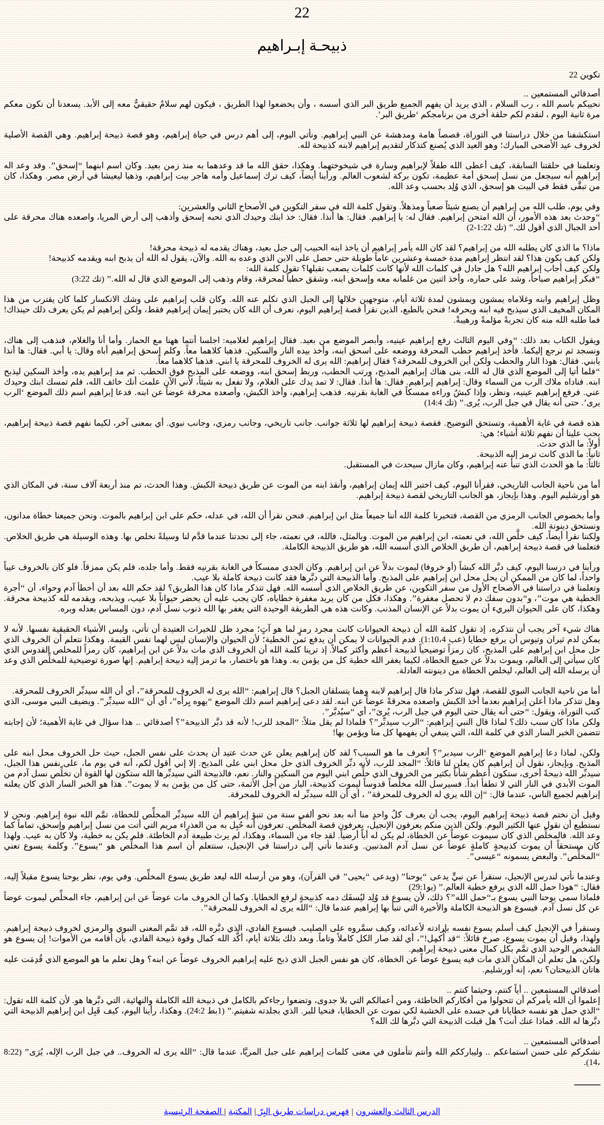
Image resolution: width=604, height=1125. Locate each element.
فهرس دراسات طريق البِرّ (302, 1111)
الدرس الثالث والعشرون (398, 1111)
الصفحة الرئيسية (194, 1111)
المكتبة (240, 1111)
